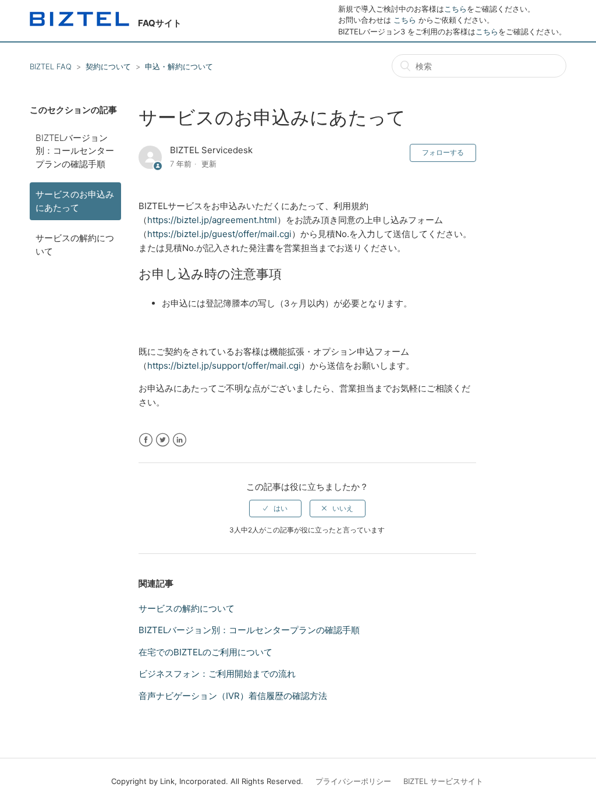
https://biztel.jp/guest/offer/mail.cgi (219, 233)
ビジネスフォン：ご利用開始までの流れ (217, 673)
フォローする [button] (443, 152)
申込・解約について (179, 66)
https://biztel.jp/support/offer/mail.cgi (224, 365)
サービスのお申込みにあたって (75, 201)
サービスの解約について (75, 244)
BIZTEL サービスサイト (443, 781)
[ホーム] (79, 23)
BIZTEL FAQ (51, 66)
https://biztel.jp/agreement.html (212, 219)
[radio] (275, 508)
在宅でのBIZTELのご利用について (205, 652)
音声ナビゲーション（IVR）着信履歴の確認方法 (233, 695)
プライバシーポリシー (353, 781)
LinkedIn (179, 440)
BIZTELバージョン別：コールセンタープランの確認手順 (75, 151)
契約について (108, 66)
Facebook (146, 440)
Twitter (162, 440)
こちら (455, 8)
